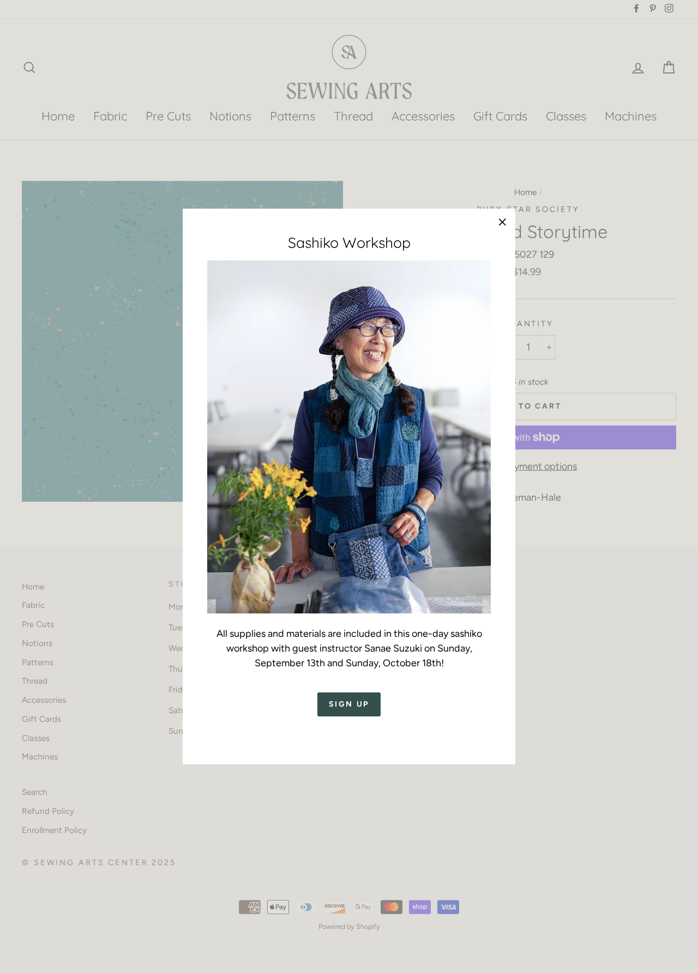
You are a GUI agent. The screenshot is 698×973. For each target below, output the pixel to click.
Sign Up (349, 704)
